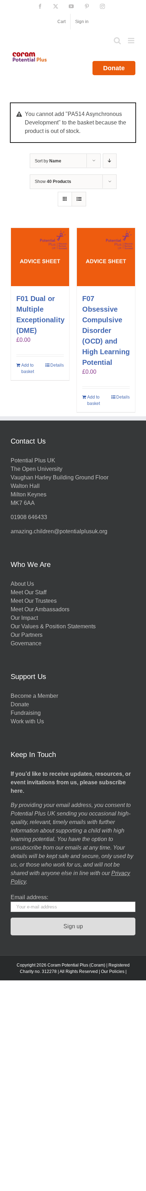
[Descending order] (110, 161)
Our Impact (25, 618)
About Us (22, 584)
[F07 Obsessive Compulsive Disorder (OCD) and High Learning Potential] (106, 257)
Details (57, 365)
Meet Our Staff (28, 592)
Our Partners (27, 635)
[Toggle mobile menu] (131, 40)
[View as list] (79, 199)
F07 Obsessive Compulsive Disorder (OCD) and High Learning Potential (106, 330)
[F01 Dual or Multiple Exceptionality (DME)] (40, 257)
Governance (26, 643)
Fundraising (26, 713)
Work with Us (27, 721)
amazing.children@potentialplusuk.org (59, 531)
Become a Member (34, 696)
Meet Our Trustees (34, 601)
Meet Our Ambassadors (40, 609)
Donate (114, 68)
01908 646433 (29, 517)
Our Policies (112, 971)
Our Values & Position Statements (53, 626)
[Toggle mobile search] (117, 40)
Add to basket (27, 368)
